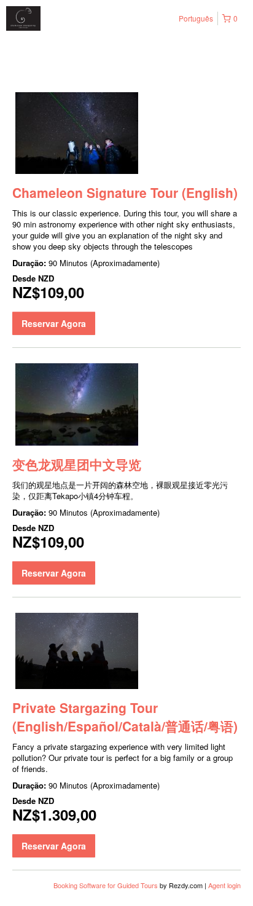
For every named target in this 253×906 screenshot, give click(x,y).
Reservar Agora (53, 323)
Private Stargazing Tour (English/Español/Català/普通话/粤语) (125, 716)
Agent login (224, 885)
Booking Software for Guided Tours (106, 885)
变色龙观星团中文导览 (76, 464)
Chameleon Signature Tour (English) (125, 192)
